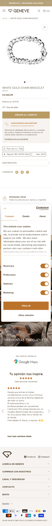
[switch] (44, 275)
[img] (26, 378)
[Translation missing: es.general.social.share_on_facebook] (16, 172)
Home (4, 18)
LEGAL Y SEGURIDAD (13, 479)
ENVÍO (5, 494)
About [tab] (42, 216)
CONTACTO (8, 487)
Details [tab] (26, 216)
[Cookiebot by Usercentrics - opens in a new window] (37, 208)
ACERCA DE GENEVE (13, 464)
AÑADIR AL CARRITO (26, 115)
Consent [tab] (9, 216)
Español (5, 503)
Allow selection (26, 315)
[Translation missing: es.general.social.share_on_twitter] (22, 172)
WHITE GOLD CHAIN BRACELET (24, 18)
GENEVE (5, 91)
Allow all (26, 305)
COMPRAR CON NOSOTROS (16, 472)
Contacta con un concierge (16, 139)
